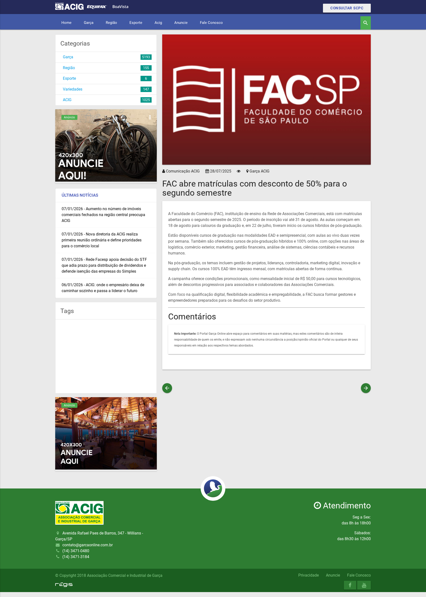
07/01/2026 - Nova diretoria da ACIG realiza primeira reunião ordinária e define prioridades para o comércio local (102, 240)
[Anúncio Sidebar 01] (106, 180)
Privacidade (308, 575)
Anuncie (181, 22)
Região (111, 22)
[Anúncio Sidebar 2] (106, 468)
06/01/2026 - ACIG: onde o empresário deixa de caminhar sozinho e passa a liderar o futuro (103, 288)
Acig (158, 22)
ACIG (67, 99)
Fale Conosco (211, 22)
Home (66, 22)
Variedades (72, 89)
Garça (88, 22)
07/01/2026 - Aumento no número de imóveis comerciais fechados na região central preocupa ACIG (103, 214)
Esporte (135, 22)
